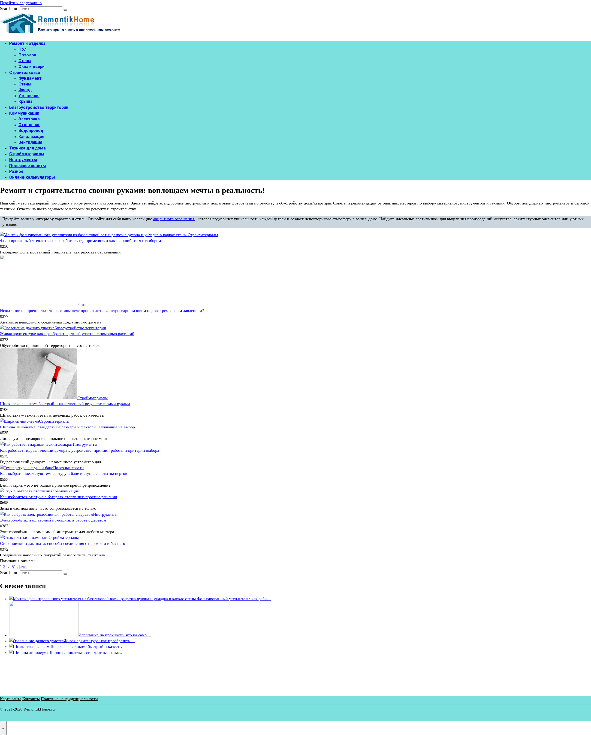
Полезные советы (27, 165)
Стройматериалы (26, 153)
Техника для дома (27, 148)
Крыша (25, 101)
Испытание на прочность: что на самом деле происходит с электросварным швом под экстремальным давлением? (102, 310)
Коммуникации (24, 113)
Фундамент (30, 78)
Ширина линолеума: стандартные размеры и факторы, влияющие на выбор (67, 427)
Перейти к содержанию (21, 2)
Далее (22, 566)
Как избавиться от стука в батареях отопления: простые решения (58, 496)
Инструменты (23, 159)
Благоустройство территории (38, 107)
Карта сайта (10, 698)
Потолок (27, 54)
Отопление (29, 124)
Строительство (24, 72)
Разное (16, 171)
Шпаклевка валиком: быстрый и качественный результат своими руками (65, 403)
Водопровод (30, 130)
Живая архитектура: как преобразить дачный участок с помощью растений (67, 333)
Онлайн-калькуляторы (32, 177)
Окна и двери (31, 66)
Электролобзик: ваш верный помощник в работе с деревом (53, 520)
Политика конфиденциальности (69, 698)
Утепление (28, 95)
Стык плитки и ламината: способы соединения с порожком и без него (62, 543)
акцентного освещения (174, 219)
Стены (24, 60)
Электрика (29, 118)
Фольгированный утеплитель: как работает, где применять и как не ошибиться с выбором (80, 240)
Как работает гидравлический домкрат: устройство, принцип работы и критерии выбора (79, 450)
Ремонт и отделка (27, 43)
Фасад (25, 89)
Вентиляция (30, 142)
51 (14, 566)
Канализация (31, 136)
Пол (22, 49)
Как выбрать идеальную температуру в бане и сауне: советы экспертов (63, 473)
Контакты (31, 698)
